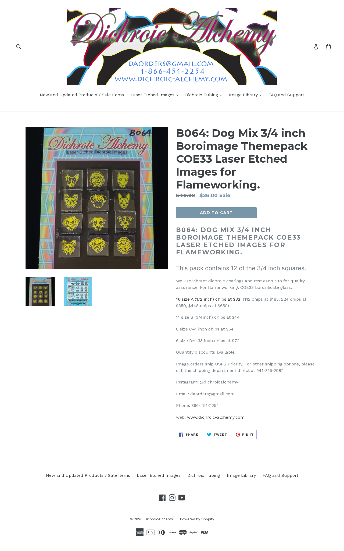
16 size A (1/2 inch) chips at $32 (208, 299)
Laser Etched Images (156, 94)
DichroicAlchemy (158, 519)
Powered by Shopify (197, 519)
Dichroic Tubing (205, 94)
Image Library (246, 94)
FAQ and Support (286, 94)
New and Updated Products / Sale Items (82, 94)
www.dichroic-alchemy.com (216, 417)
